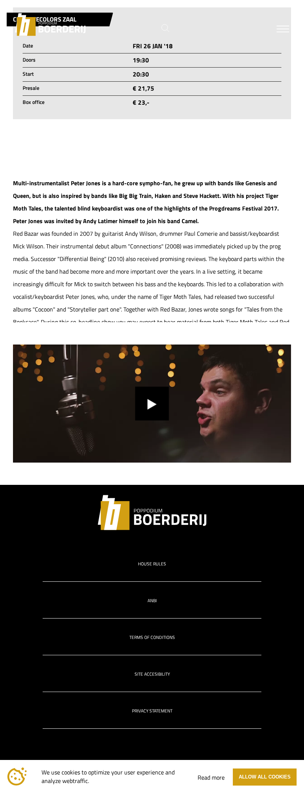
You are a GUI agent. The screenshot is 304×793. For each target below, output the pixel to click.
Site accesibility (152, 674)
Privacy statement (152, 710)
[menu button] (283, 31)
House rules (152, 563)
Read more (211, 777)
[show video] (152, 404)
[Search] (165, 28)
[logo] (50, 24)
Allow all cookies (265, 777)
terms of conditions (152, 637)
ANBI (152, 600)
